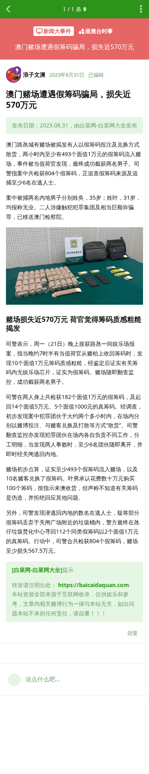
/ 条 (72, 9)
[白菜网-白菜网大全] (37, 570)
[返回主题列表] (8, 9)
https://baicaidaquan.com (93, 585)
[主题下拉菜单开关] (141, 9)
